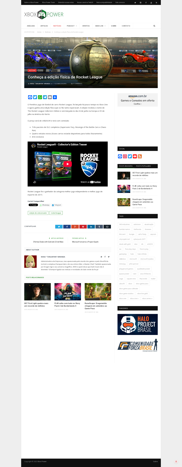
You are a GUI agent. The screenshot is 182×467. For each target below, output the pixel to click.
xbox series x (147, 298)
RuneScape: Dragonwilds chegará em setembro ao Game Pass (96, 306)
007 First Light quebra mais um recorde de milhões (36, 304)
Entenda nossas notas (66, 2)
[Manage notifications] (176, 462)
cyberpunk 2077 (139, 239)
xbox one (122, 298)
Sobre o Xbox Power (31, 2)
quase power (124, 274)
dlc (142, 244)
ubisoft (122, 283)
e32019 (150, 244)
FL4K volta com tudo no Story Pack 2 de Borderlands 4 (67, 304)
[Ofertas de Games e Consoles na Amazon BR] (137, 106)
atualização (148, 224)
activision (137, 224)
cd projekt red (124, 239)
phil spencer (134, 264)
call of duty (142, 234)
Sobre (113, 26)
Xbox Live (99, 26)
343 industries (124, 224)
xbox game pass (142, 283)
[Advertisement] (113, 14)
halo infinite (142, 254)
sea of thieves (145, 274)
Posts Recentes (126, 166)
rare (134, 274)
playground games (126, 269)
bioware (148, 229)
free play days (130, 249)
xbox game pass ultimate (128, 288)
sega (121, 279)
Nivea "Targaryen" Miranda (40, 83)
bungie (131, 234)
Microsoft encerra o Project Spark (85, 242)
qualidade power (143, 269)
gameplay (123, 254)
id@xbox (122, 259)
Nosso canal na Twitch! (85, 2)
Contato (126, 26)
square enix (131, 279)
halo (132, 254)
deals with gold (124, 244)
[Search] (154, 26)
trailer (153, 279)
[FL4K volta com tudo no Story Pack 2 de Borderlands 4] (67, 291)
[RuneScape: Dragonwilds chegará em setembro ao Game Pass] (98, 291)
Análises (31, 26)
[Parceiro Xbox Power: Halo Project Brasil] (137, 334)
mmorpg (122, 264)
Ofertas (86, 26)
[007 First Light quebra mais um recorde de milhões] (37, 291)
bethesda (137, 229)
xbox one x (134, 298)
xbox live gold (142, 293)
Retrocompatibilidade (104, 2)
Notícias (57, 26)
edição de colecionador (38, 213)
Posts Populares (143, 166)
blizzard (122, 234)
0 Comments (77, 83)
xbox (130, 283)
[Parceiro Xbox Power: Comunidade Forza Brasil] (137, 356)
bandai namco (124, 229)
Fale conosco (120, 2)
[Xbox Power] (43, 14)
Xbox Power (42, 461)
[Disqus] (67, 351)
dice (135, 244)
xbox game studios (126, 293)
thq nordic (143, 279)
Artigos (44, 26)
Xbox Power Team (48, 2)
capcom (153, 234)
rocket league (56, 213)
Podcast (71, 26)
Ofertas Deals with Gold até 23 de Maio (48, 242)
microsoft (133, 259)
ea (120, 249)
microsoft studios (147, 259)
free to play (144, 249)
